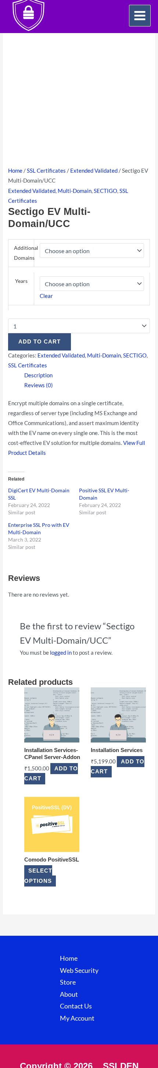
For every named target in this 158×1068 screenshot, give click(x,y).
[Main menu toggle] (140, 15)
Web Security (79, 970)
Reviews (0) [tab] (38, 385)
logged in (61, 653)
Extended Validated (94, 171)
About (69, 994)
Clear (46, 296)
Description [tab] (38, 375)
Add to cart (39, 342)
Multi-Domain (74, 191)
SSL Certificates (46, 171)
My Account (77, 1018)
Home (15, 171)
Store (68, 982)
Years (21, 281)
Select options (38, 876)
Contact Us (76, 1006)
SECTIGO (105, 191)
